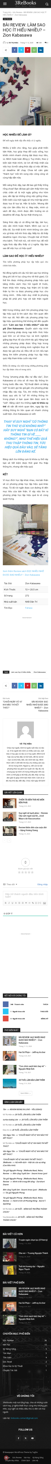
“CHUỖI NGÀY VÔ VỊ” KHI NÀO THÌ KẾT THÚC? (12, 704)
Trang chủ (7, 12)
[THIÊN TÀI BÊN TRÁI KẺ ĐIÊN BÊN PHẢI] (9, 803)
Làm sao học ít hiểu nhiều (21, 672)
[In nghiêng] (9, 903)
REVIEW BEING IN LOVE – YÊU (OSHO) (26, 1109)
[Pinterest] (27, 50)
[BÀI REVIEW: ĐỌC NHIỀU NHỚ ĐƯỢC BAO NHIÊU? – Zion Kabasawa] (9, 1041)
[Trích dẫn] (26, 903)
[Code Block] (29, 903)
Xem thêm (25, 1093)
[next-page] (9, 840)
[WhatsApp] (34, 50)
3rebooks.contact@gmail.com (24, 1418)
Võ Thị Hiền (13, 43)
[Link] (32, 903)
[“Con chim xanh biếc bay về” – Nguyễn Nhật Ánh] (9, 1069)
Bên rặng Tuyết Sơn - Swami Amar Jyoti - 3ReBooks (25, 1189)
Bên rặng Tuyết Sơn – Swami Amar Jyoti (30, 1173)
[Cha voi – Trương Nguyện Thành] (9, 1256)
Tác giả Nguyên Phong (15, 1192)
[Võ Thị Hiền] (5, 42)
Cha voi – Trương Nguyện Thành (33, 1253)
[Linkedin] (40, 50)
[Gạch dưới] (12, 903)
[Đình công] (15, 903)
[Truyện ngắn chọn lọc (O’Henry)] (9, 1243)
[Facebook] (14, 50)
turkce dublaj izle (10, 1119)
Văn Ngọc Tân (9, 1135)
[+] (39, 903)
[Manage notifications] (6, 1457)
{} (36, 903)
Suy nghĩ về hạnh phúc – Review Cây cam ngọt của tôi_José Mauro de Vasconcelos (33, 816)
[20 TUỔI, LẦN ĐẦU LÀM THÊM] (9, 1083)
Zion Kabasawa (40, 672)
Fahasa (28, 608)
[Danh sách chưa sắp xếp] (22, 903)
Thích (45, 1004)
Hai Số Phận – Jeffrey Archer (32, 1052)
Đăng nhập (42, 884)
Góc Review (17, 12)
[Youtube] (32, 1438)
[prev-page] (4, 840)
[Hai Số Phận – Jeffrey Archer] (9, 1056)
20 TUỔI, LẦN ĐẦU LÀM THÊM (32, 1080)
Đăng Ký (44, 1019)
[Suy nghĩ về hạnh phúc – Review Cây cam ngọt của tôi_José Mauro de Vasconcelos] (9, 816)
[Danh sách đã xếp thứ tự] (19, 903)
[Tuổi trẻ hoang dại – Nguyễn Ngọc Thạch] (9, 1270)
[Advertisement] (25, 644)
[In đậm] (5, 903)
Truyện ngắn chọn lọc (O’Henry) (33, 1240)
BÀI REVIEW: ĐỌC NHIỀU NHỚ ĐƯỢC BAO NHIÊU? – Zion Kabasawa (32, 1040)
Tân (4, 1109)
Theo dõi (44, 1011)
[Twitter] (21, 50)
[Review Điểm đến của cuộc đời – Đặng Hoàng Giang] (9, 831)
